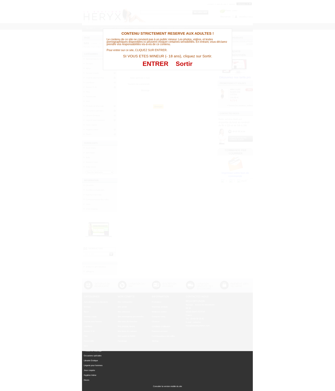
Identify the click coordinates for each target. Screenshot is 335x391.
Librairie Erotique (91, 360)
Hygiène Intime (90, 375)
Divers (86, 380)
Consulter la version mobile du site (167, 386)
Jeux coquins (89, 370)
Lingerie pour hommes (93, 365)
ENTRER (155, 63)
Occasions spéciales (93, 356)
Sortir (184, 63)
